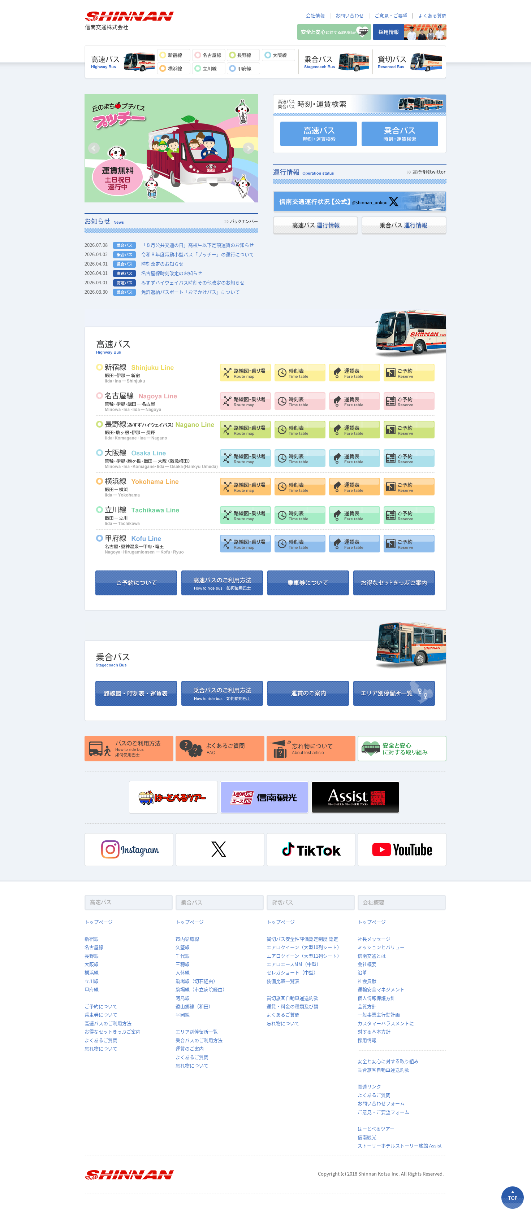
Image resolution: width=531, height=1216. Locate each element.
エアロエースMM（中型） (294, 964)
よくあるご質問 (101, 1040)
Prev (94, 148)
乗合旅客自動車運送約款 (383, 1069)
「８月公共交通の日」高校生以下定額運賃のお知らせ (197, 244)
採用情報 (367, 1040)
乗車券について (101, 1014)
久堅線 (183, 947)
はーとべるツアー (376, 1128)
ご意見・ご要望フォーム (383, 1111)
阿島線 (183, 997)
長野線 (92, 955)
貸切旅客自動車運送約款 (292, 997)
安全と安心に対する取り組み (388, 1061)
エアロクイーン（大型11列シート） (304, 955)
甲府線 (92, 989)
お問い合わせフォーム (381, 1103)
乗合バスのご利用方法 (199, 1040)
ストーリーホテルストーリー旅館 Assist (400, 1145)
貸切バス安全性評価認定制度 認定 (302, 938)
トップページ (99, 921)
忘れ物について (101, 1048)
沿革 (362, 972)
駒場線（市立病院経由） (201, 989)
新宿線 (92, 938)
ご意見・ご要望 (391, 15)
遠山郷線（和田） (194, 1006)
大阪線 (92, 964)
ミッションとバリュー (381, 947)
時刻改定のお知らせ (162, 263)
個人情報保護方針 (376, 997)
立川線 (92, 980)
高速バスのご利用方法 (108, 1023)
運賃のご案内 (190, 1048)
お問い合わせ (350, 15)
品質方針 (367, 1006)
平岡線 (183, 1014)
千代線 (183, 955)
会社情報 (315, 15)
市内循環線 (187, 938)
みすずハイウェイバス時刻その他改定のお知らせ (193, 282)
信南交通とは (372, 955)
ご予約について (101, 1006)
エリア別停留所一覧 (197, 1031)
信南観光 (367, 1137)
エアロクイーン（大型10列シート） (304, 947)
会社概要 (367, 964)
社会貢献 (367, 980)
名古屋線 (94, 947)
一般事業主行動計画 (379, 1014)
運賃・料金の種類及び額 (292, 1006)
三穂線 (183, 964)
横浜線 (92, 972)
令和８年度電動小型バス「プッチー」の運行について (197, 254)
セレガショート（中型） (292, 972)
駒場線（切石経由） (197, 980)
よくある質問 (432, 15)
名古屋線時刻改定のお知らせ (171, 273)
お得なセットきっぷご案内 (113, 1031)
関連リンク (369, 1086)
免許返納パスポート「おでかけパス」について (190, 291)
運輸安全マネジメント (381, 989)
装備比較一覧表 (283, 980)
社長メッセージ (374, 938)
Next (248, 148)
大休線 (183, 972)
